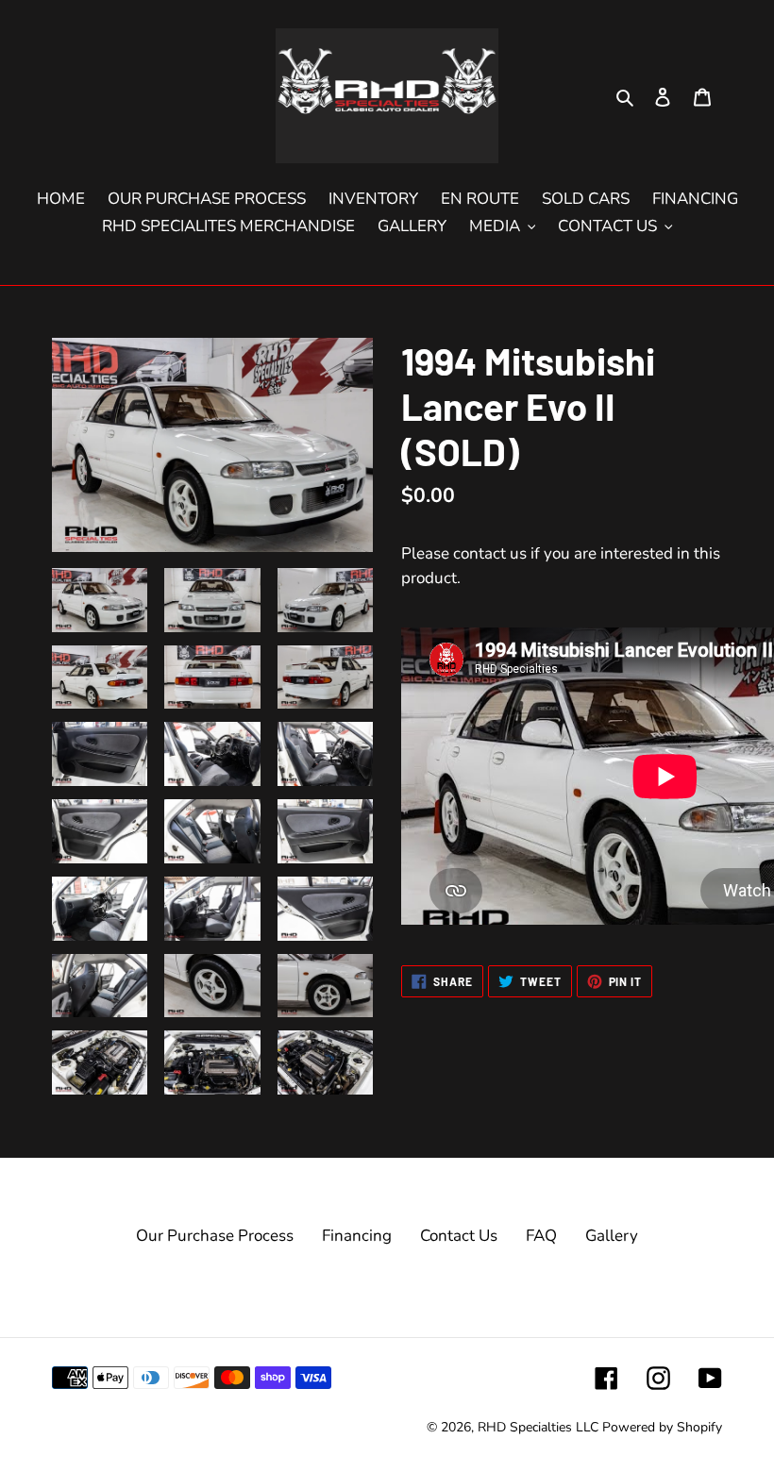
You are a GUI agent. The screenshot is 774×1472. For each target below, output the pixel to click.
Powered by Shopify (662, 1427)
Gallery (611, 1235)
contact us (490, 553)
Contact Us (458, 1235)
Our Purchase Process (215, 1235)
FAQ (541, 1235)
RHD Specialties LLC (538, 1427)
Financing (357, 1235)
